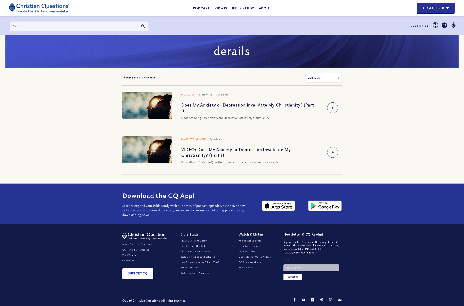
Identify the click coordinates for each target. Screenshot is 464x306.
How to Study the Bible (193, 245)
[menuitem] (201, 8)
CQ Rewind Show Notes (135, 249)
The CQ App (129, 255)
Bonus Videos (246, 267)
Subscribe (292, 276)
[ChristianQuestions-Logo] (39, 11)
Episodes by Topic (248, 245)
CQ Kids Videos (247, 251)
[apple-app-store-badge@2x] (278, 206)
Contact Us (128, 260)
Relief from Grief (190, 267)
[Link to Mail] (340, 300)
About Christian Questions (137, 244)
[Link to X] (312, 300)
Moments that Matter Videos (255, 256)
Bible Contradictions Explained (198, 256)
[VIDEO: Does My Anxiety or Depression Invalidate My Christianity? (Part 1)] (147, 152)
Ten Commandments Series (196, 251)
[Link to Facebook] (294, 300)
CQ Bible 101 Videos (250, 262)
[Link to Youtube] (303, 300)
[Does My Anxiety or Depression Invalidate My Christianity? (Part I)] (147, 108)
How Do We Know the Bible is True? (200, 262)
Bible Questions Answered (195, 272)
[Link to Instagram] (331, 300)
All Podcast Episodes (250, 240)
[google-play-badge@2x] (325, 206)
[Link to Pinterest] (321, 300)
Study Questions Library (194, 240)
